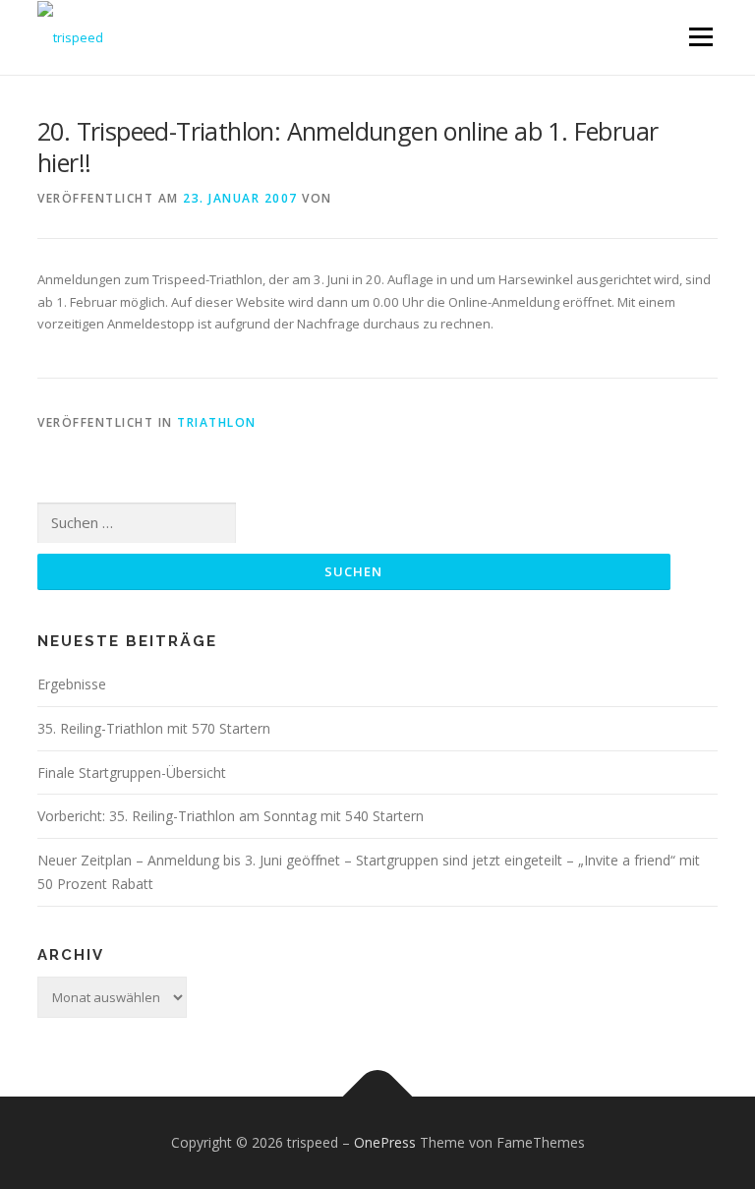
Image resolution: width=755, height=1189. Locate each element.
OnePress (385, 1142)
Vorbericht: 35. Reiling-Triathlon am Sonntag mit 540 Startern (230, 815)
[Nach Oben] (378, 1096)
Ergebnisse (71, 684)
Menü (700, 36)
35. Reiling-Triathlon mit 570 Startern (153, 728)
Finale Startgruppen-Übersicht (131, 772)
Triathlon (217, 422)
